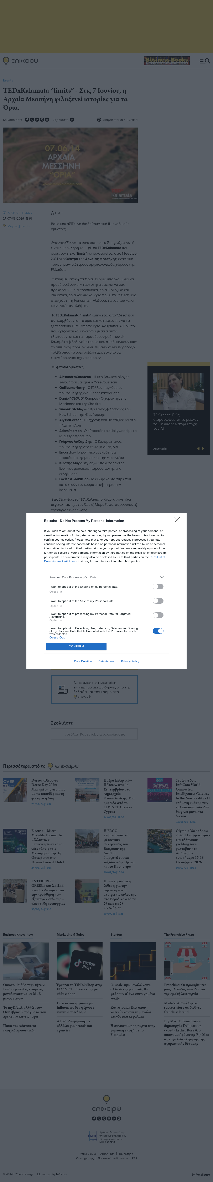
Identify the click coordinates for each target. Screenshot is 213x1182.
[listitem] (106, 577)
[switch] (158, 586)
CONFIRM (76, 646)
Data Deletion (83, 661)
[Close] (178, 521)
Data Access (106, 661)
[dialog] (106, 591)
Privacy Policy (130, 661)
